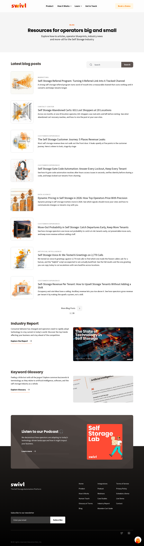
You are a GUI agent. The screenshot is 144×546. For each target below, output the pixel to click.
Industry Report (104, 503)
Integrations (102, 483)
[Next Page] (79, 308)
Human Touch (84, 498)
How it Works (84, 493)
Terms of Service (122, 483)
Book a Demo (124, 6)
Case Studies (102, 498)
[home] (19, 6)
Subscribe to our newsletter (22, 512)
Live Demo (120, 498)
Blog (80, 508)
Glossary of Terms (86, 503)
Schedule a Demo (122, 493)
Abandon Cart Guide (105, 508)
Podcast (101, 488)
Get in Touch (91, 6)
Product (82, 488)
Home (81, 483)
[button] (64, 6)
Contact (119, 503)
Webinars (101, 493)
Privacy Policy (121, 488)
